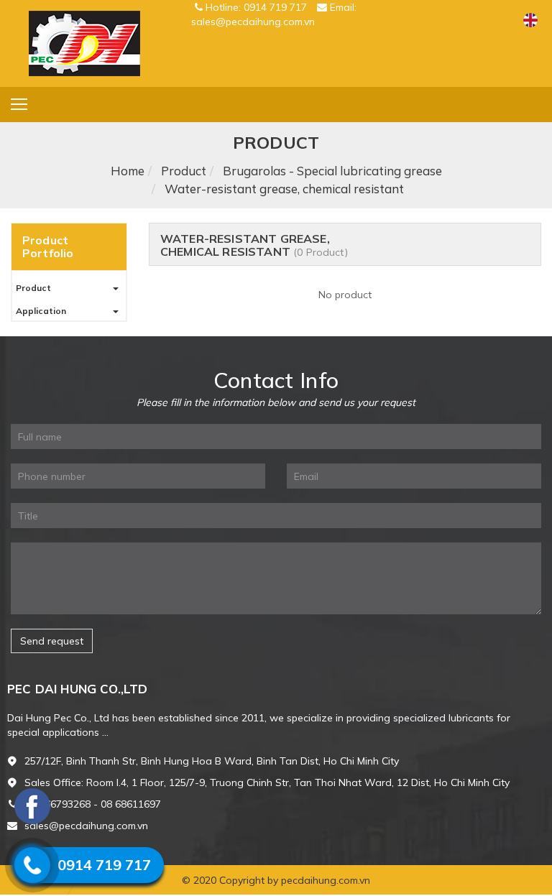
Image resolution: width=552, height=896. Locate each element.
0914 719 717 (104, 865)
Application (41, 310)
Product (183, 170)
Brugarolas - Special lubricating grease (332, 170)
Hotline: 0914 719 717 (256, 7)
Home (127, 170)
